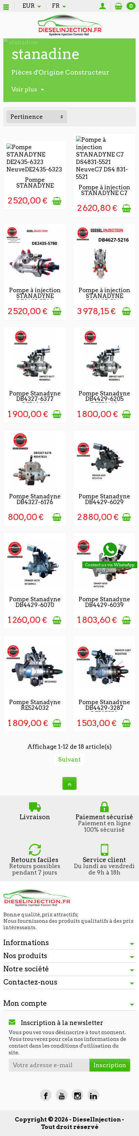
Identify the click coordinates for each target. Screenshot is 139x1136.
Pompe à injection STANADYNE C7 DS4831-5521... (104, 193)
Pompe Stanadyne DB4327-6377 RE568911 (35, 399)
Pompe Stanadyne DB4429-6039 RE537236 (104, 605)
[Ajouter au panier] (57, 201)
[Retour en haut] (69, 783)
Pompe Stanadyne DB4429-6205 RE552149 (104, 399)
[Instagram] (77, 1095)
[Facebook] (46, 1095)
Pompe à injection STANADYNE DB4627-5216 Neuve (104, 298)
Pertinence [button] (26, 116)
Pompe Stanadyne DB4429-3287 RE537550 (104, 708)
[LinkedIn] (93, 1095)
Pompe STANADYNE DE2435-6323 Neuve (35, 188)
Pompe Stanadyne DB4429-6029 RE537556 (104, 502)
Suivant (69, 759)
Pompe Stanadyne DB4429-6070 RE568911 (35, 605)
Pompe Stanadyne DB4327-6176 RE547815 (35, 502)
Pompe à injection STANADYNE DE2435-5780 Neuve (35, 298)
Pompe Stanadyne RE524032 (35, 705)
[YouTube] (61, 1095)
